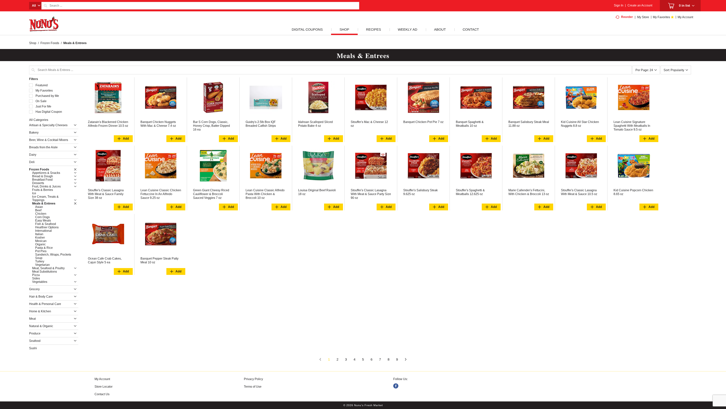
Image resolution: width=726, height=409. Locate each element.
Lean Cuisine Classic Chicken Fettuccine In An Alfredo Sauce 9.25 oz (160, 194)
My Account (102, 379)
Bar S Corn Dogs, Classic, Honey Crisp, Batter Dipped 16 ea (211, 125)
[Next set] (406, 360)
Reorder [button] (627, 17)
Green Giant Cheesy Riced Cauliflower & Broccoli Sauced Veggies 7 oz (211, 194)
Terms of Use (252, 386)
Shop (32, 43)
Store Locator (103, 386)
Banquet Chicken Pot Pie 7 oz (423, 122)
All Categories (38, 119)
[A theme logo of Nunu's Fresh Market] (44, 27)
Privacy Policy (253, 379)
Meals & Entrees (75, 43)
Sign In (618, 5)
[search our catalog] (45, 5)
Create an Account (639, 5)
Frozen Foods (49, 43)
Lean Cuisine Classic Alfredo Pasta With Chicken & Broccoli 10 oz (265, 194)
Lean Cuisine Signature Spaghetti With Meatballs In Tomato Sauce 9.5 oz (632, 125)
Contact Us (102, 394)
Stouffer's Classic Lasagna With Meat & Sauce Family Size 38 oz (106, 194)
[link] (395, 386)
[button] (74, 125)
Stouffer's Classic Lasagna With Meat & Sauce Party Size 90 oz (371, 194)
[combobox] (35, 5)
